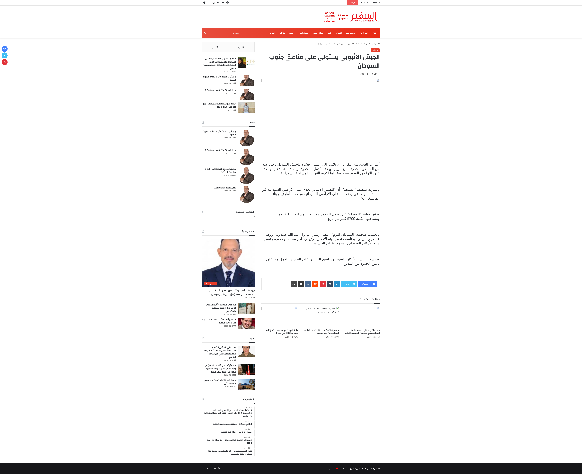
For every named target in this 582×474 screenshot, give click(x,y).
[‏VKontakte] (308, 284)
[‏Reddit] (315, 284)
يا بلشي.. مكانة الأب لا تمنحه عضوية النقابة (219, 78)
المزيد (272, 33)
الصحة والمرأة (303, 33)
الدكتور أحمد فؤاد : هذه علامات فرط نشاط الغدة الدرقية (219, 321)
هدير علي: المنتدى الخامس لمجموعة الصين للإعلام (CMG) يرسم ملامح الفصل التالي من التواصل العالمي (220, 352)
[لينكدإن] (337, 284)
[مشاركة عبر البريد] (301, 284)
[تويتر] (5, 55)
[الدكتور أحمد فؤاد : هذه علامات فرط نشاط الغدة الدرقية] (246, 323)
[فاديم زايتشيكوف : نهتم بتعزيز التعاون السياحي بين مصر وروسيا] (320, 317)
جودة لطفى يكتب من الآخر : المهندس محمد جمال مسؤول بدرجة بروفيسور (232, 292)
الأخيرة (241, 47)
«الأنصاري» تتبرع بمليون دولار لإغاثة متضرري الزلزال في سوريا (282, 331)
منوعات (365, 43)
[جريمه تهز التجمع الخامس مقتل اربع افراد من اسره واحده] (246, 107)
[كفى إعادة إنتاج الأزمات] (246, 194)
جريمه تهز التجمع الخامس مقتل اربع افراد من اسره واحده (219, 105)
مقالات (282, 33)
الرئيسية (374, 43)
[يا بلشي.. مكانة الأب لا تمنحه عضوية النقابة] (246, 80)
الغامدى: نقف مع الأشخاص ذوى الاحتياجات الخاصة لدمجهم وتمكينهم (221, 308)
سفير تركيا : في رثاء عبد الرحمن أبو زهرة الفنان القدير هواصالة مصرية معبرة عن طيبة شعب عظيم (220, 368)
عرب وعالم (350, 33)
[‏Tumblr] (330, 284)
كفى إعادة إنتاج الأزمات (225, 188)
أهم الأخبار (364, 33)
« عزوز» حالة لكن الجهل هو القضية (220, 90)
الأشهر (215, 47)
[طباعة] (294, 284)
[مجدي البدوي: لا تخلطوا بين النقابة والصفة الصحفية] (246, 175)
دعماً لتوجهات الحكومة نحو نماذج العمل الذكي (220, 382)
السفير (332, 468)
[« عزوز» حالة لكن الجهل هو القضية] (246, 94)
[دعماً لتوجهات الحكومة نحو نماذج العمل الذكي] (246, 384)
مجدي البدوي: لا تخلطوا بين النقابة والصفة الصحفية (220, 170)
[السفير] (352, 17)
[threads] (209, 2)
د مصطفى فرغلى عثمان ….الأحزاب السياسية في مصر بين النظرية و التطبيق (362, 331)
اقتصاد (339, 33)
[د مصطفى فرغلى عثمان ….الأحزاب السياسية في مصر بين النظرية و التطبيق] (361, 317)
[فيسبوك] (5, 49)
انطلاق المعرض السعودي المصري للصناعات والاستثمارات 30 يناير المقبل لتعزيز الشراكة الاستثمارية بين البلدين (219, 63)
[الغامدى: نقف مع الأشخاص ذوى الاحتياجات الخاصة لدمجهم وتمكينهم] (246, 308)
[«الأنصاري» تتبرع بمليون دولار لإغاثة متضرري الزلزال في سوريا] (279, 317)
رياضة (329, 33)
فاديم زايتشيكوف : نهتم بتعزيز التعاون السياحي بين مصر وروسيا (321, 331)
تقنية (291, 33)
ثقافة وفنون (318, 33)
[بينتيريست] (323, 284)
